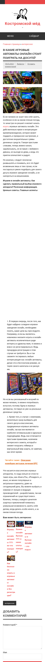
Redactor (20, 64)
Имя (5, 652)
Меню (10, 36)
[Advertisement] (22, 215)
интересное (27, 44)
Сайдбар (34, 36)
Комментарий (10, 625)
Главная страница (11, 44)
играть (6, 126)
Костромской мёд (22, 23)
